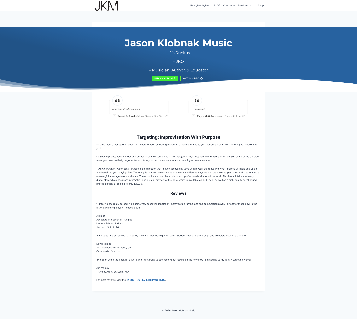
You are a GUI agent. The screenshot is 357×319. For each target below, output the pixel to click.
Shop (261, 5)
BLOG (217, 5)
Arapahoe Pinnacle (224, 116)
